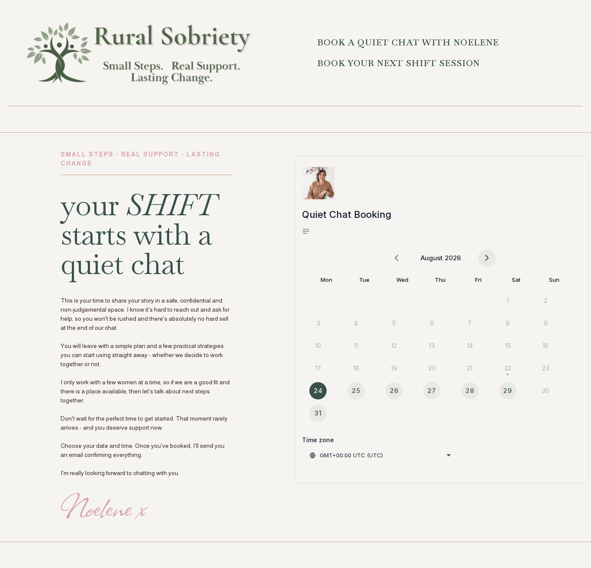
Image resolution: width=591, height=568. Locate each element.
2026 (453, 258)
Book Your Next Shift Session (398, 63)
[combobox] (380, 455)
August (432, 258)
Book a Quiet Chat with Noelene (408, 42)
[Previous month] (396, 258)
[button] (309, 231)
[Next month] (487, 258)
